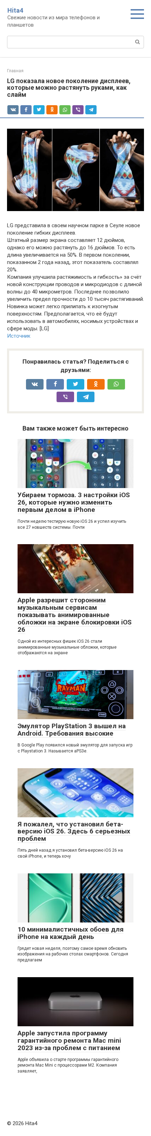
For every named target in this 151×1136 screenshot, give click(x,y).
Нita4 (15, 10)
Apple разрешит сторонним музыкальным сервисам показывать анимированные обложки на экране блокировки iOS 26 (75, 615)
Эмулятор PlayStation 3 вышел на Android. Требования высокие (72, 729)
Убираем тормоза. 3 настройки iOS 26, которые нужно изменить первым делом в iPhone (74, 502)
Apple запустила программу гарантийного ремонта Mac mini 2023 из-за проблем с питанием (69, 1040)
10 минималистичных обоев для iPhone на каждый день (71, 933)
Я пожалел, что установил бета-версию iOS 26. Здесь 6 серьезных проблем (74, 831)
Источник (19, 336)
